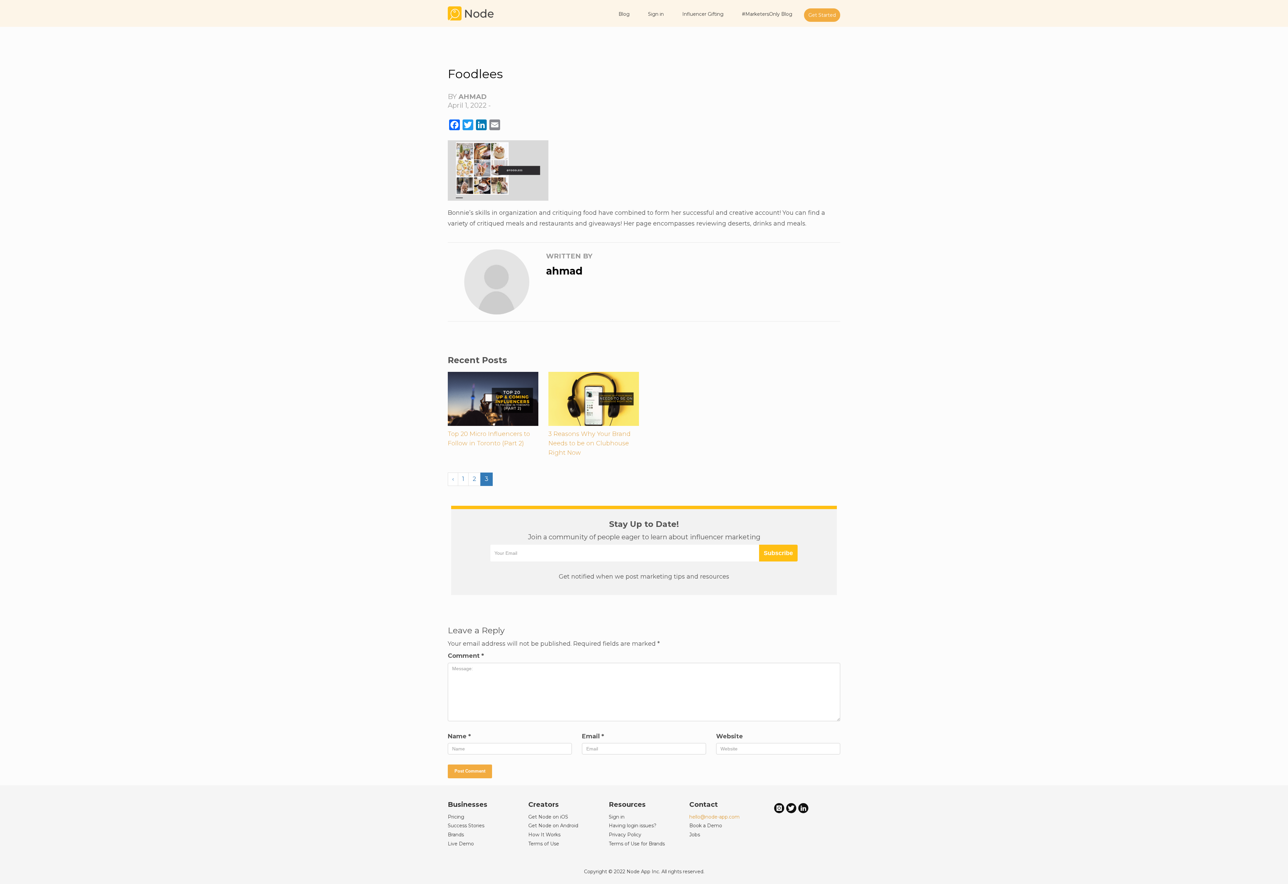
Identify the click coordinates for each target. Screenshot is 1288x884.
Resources (627, 804)
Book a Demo (705, 826)
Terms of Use (543, 844)
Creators (543, 804)
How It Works (544, 835)
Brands (456, 835)
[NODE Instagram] (779, 808)
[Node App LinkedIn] (803, 808)
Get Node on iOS (548, 817)
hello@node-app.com (714, 817)
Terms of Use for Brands (637, 844)
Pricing (456, 817)
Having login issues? (632, 826)
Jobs (694, 835)
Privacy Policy (625, 835)
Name (459, 736)
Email (593, 736)
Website (729, 736)
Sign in (617, 817)
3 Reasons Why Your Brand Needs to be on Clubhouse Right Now (589, 443)
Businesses (467, 804)
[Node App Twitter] (791, 808)
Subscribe (778, 553)
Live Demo (461, 844)
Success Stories (466, 826)
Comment (466, 655)
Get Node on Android (553, 826)
